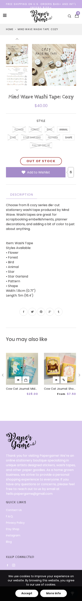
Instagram (13, 535)
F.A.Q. (9, 516)
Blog (9, 542)
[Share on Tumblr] (58, 312)
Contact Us (14, 510)
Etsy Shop (12, 529)
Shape (68, 137)
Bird (49, 129)
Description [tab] (21, 194)
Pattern (53, 137)
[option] (54, 65)
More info (53, 593)
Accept (26, 593)
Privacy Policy (15, 523)
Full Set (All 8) (41, 145)
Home (9, 29)
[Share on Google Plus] (50, 312)
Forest (35, 129)
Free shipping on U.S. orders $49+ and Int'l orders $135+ (41, 5)
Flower (19, 129)
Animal (63, 129)
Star (13, 137)
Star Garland (32, 137)
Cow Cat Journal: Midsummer (26, 389)
